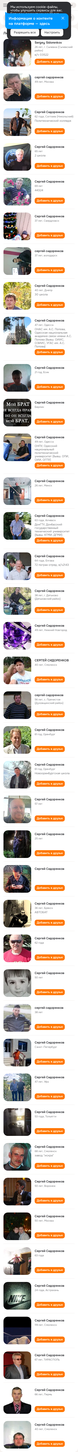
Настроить (52, 32)
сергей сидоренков (49, 77)
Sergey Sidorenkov (48, 42)
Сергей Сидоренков (49, 112)
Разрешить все (25, 32)
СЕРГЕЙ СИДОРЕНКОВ (52, 660)
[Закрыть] (63, 18)
